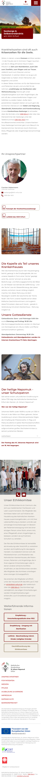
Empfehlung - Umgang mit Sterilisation (21, 627)
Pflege (4, 688)
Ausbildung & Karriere (12, 692)
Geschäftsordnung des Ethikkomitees (21, 647)
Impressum (6, 695)
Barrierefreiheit (9, 703)
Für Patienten (7, 680)
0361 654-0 (24, 114)
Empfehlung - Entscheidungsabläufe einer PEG (21, 616)
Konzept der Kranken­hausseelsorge (21, 209)
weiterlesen (6, 436)
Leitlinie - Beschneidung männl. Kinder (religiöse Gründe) (21, 637)
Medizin (5, 684)
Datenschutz (7, 699)
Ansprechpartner (10, 677)
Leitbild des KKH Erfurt (15, 217)
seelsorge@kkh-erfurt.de (13, 192)
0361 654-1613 (20, 120)
